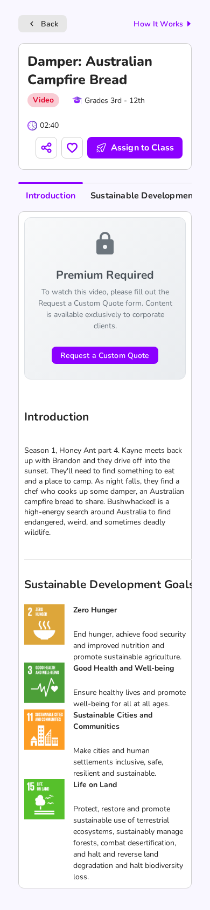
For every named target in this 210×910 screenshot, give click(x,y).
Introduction (50, 196)
